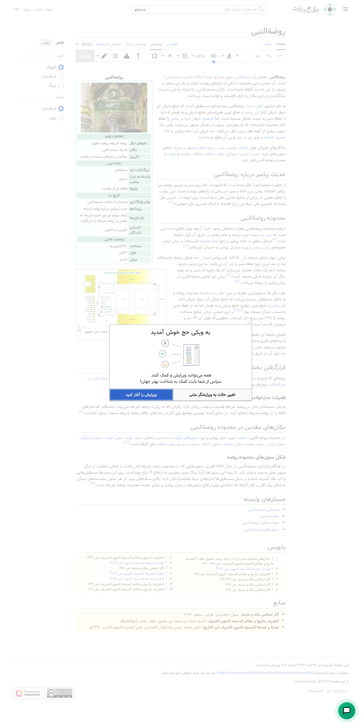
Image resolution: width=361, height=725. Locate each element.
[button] (212, 394)
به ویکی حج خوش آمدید (180, 332)
